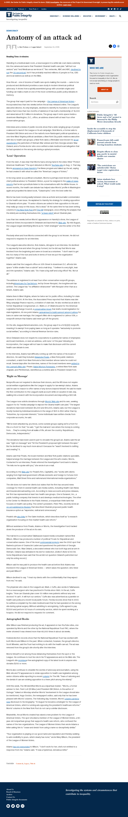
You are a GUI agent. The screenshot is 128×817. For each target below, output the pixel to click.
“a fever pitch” (47, 213)
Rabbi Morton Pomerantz (44, 366)
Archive (43, 9)
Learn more (67, 5)
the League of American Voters (60, 101)
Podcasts (21, 9)
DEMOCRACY (54, 16)
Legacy (26, 763)
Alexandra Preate (42, 357)
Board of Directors (13, 792)
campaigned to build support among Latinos (58, 312)
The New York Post (24, 210)
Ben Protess (24, 47)
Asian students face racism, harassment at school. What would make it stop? (109, 182)
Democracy (12, 30)
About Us (10, 9)
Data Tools (32, 9)
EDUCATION (87, 16)
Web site (62, 222)
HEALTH (112, 16)
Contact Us (10, 797)
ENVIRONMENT (100, 16)
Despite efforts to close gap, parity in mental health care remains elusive (107, 155)
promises (22, 660)
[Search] (117, 102)
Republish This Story (104, 204)
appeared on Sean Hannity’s (24, 168)
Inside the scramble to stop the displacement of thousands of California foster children (101, 130)
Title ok (32, 763)
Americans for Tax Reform (25, 283)
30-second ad (19, 72)
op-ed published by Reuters (18, 507)
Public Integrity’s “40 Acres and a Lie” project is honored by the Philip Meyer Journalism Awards (109, 118)
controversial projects (49, 542)
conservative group (42, 309)
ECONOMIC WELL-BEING (71, 16)
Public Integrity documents (16, 800)
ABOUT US (104, 90)
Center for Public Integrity (102, 73)
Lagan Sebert (36, 47)
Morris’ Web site (52, 401)
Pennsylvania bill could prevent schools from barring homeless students (109, 142)
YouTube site (57, 165)
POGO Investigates (52, 2)
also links (21, 516)
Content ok (19, 763)
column (46, 676)
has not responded (21, 746)
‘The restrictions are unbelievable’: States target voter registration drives (108, 168)
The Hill (40, 210)
